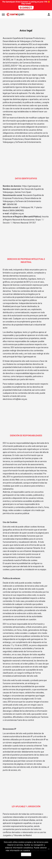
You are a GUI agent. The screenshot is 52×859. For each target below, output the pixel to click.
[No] (48, 848)
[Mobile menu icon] (3, 14)
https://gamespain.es (26, 357)
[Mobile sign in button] (49, 14)
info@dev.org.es (20, 399)
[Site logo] (16, 14)
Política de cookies (38, 850)
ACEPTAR (26, 854)
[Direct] (26, 7)
